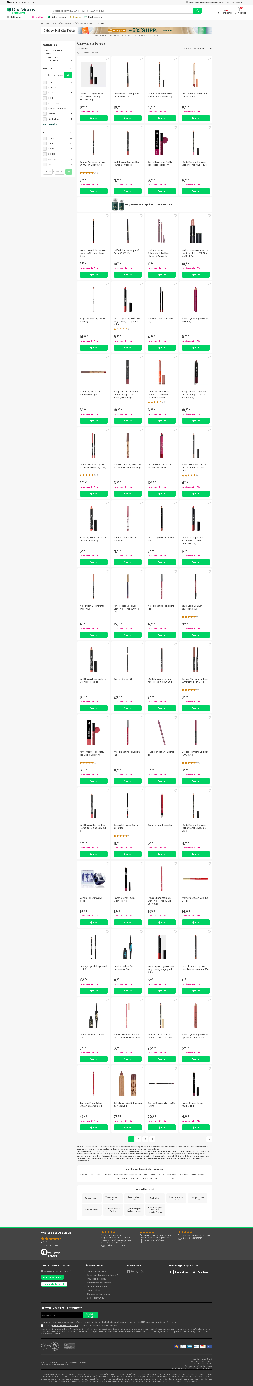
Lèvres (79, 23)
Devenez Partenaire (97, 1286)
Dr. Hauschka (147, 1178)
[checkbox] (57, 82)
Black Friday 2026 (95, 1297)
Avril (91, 1174)
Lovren (108, 1174)
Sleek (153, 1174)
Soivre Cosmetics (199, 1174)
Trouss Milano (122, 1178)
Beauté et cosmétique (64, 23)
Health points (93, 1290)
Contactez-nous (52, 1277)
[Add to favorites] (107, 59)
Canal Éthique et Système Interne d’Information (191, 1368)
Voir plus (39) (49, 124)
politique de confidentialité (65, 1325)
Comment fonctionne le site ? (102, 1275)
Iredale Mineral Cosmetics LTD (127, 1174)
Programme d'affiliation (99, 1282)
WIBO (145, 1174)
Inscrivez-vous (91, 1315)
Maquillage (89, 23)
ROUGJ (99, 1174)
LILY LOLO (159, 1178)
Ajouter (94, 118)
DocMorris (48, 23)
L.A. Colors (183, 1174)
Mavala (134, 1178)
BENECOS (170, 1178)
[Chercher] (197, 11)
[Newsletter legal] (42, 1325)
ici (59, 1334)
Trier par (187, 48)
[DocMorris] (21, 10)
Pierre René (171, 1174)
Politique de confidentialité (200, 1359)
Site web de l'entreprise (98, 1294)
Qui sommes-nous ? (97, 1271)
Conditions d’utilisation (201, 1361)
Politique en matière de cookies (198, 1366)
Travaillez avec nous (97, 1278)
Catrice (83, 1174)
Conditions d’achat (203, 1363)
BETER (161, 1174)
